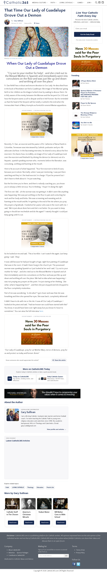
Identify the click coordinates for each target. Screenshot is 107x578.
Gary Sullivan (18, 21)
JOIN (89, 3)
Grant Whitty (12, 58)
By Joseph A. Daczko (87, 125)
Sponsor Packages (22, 553)
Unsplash (19, 58)
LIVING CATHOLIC (66, 3)
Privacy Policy (80, 553)
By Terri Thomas (85, 99)
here (41, 311)
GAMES (80, 3)
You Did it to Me (86, 122)
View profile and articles (56, 429)
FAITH (53, 3)
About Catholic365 (14, 550)
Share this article (60, 360)
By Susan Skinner (86, 105)
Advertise (12, 553)
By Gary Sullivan (85, 117)
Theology (30, 487)
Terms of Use (80, 550)
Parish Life (50, 487)
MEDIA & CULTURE (39, 3)
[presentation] (4, 509)
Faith (7, 487)
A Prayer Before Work (88, 81)
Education (40, 487)
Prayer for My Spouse (88, 103)
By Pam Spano (85, 83)
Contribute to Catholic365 (17, 555)
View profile (28, 23)
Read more (13, 522)
